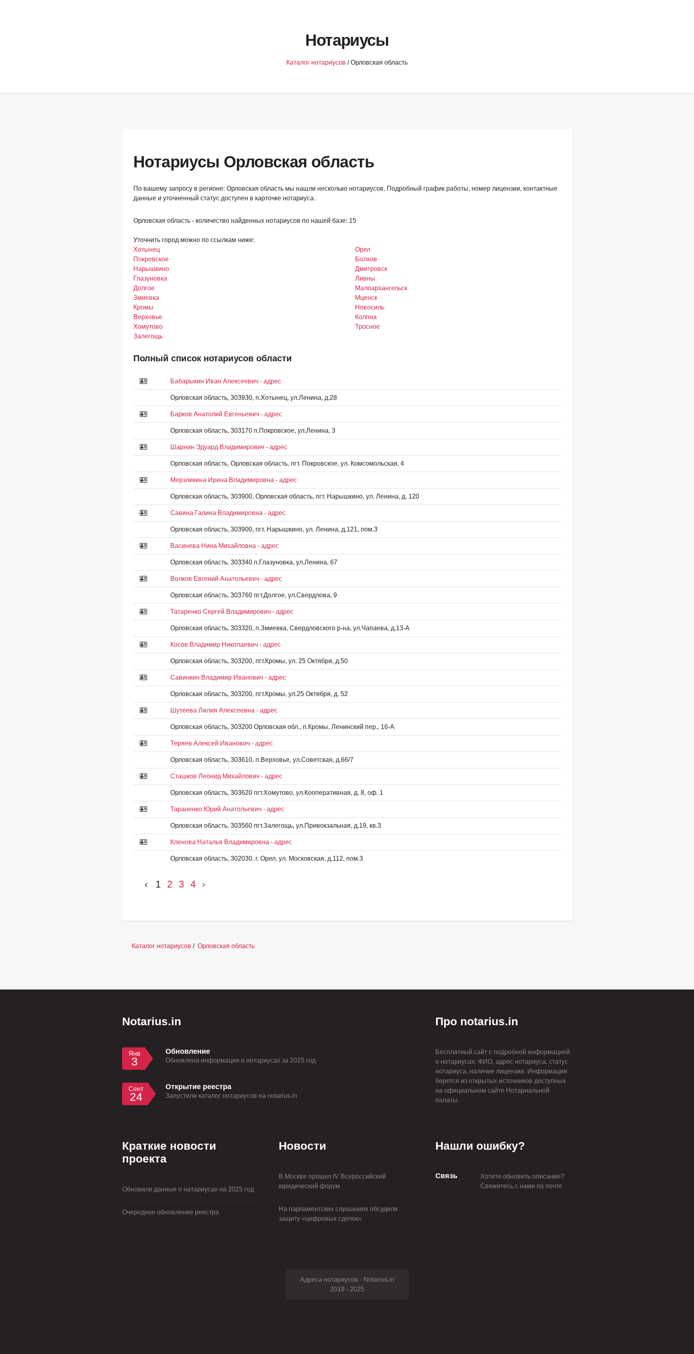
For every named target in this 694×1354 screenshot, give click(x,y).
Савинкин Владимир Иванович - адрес (228, 677)
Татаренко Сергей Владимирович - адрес (232, 611)
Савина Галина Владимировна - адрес (228, 512)
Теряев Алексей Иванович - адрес (221, 743)
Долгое (144, 288)
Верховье (147, 317)
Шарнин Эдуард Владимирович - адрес (228, 447)
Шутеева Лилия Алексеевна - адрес (224, 710)
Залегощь (148, 336)
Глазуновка (150, 278)
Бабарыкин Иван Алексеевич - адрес (225, 381)
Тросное (367, 326)
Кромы (143, 307)
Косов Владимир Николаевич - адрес (225, 644)
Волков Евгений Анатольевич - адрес (226, 578)
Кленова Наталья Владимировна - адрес (231, 842)
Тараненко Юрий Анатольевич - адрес (227, 809)
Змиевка (146, 297)
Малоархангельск (381, 288)
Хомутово (148, 326)
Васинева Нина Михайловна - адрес (224, 545)
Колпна (366, 317)
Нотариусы (346, 40)
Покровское (151, 259)
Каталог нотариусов (316, 62)
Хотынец (146, 249)
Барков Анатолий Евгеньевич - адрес (226, 414)
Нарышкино (151, 268)
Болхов (366, 259)
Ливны (365, 278)
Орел (362, 249)
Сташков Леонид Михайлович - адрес (226, 776)
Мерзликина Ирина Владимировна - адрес (233, 479)
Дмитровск (371, 268)
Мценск (366, 297)
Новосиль (369, 307)
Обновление (187, 1051)
